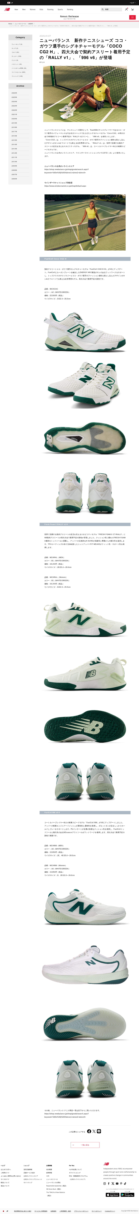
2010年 (14, 161)
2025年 (14, 97)
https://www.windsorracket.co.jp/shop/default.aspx (65, 186)
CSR (47, 1176)
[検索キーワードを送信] (102, 9)
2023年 (14, 106)
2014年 (14, 144)
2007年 (14, 174)
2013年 (14, 149)
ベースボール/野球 (19, 68)
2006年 (14, 179)
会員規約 (53, 1211)
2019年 (14, 123)
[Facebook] (89, 1132)
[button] (126, 9)
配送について (5, 1182)
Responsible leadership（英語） (56, 1186)
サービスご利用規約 (40, 1211)
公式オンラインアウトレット (33, 1179)
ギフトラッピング (74, 1173)
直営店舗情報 (28, 1169)
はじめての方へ (6, 1169)
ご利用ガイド (5, 1173)
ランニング (17, 76)
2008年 (14, 170)
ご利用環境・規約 (65, 1211)
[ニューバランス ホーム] (8, 9)
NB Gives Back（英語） (54, 1189)
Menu (132, 17)
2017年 (14, 131)
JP (7, 1211)
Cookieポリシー (110, 1211)
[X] (94, 1132)
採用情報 (49, 1173)
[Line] (98, 1132)
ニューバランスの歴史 (53, 1182)
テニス (42, 62)
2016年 (14, 136)
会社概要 (49, 1169)
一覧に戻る (85, 1145)
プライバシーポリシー (81, 1211)
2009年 (14, 166)
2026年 (14, 93)
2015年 (14, 140)
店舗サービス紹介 (29, 1173)
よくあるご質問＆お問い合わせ (11, 1176)
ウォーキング (17, 44)
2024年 (14, 101)
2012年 (14, 153)
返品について (5, 1186)
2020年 (14, 119)
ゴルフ (15, 52)
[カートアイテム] (132, 9)
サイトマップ (28, 1182)
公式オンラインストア (31, 1176)
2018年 (14, 127)
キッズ (15, 48)
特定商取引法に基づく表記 (22, 1211)
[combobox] (111, 9)
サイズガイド (5, 1179)
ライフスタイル (19, 72)
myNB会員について (75, 1169)
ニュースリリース (52, 1179)
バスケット (17, 64)
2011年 (14, 157)
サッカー (16, 56)
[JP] (9, 2)
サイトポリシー (97, 1211)
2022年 (14, 110)
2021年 (14, 114)
